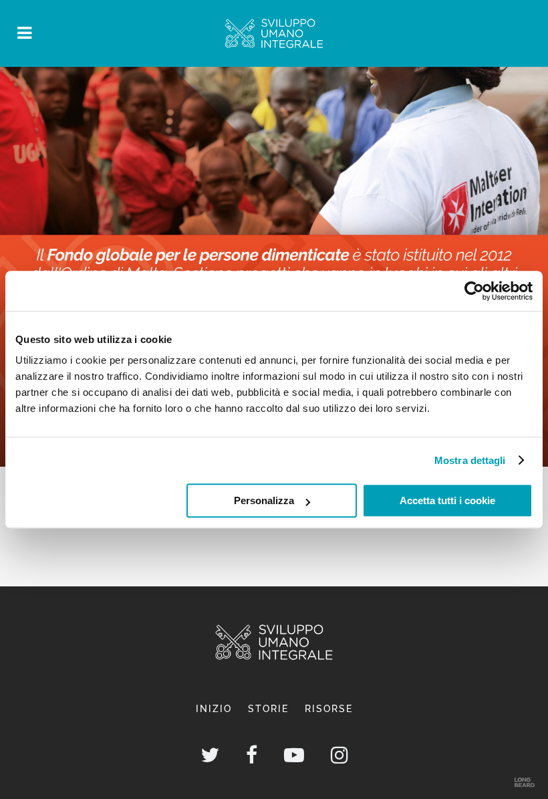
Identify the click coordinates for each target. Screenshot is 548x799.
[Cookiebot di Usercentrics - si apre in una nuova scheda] (474, 291)
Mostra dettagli (470, 460)
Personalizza (264, 500)
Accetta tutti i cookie (447, 500)
